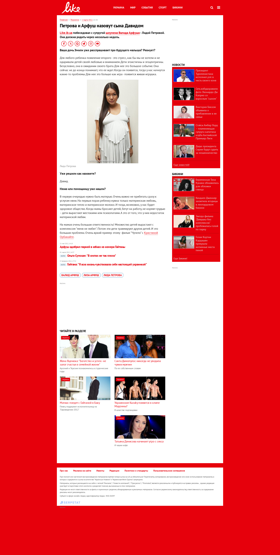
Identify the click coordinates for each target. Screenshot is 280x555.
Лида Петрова (113, 275)
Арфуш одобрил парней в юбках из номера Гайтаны (92, 247)
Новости (178, 65)
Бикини (178, 7)
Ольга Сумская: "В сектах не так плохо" (88, 256)
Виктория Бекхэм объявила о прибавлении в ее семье (206, 112)
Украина (118, 7)
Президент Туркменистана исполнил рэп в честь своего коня (206, 75)
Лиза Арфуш (91, 275)
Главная (64, 19)
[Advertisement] (113, 305)
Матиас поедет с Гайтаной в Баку (80, 403)
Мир (132, 7)
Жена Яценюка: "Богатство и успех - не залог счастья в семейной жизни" (83, 362)
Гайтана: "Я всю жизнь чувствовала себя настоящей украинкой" (104, 264)
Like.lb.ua (66, 33)
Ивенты (100, 470)
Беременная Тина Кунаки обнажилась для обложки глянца (207, 184)
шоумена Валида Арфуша (123, 33)
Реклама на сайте (82, 470)
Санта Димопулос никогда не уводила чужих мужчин (137, 362)
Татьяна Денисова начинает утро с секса (139, 441)
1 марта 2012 (87, 20)
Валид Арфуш (70, 275)
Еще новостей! (181, 164)
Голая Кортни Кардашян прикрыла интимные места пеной (205, 243)
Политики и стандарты (136, 470)
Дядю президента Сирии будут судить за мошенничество (207, 149)
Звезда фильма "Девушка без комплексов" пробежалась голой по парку (207, 222)
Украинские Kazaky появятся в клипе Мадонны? (137, 404)
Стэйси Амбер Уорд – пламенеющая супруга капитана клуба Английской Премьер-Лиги (207, 132)
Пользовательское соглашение (169, 470)
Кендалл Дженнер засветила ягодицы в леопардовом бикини (207, 203)
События (147, 7)
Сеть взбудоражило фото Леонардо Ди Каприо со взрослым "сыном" (207, 93)
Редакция (114, 470)
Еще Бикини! (180, 258)
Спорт (163, 7)
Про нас (64, 470)
